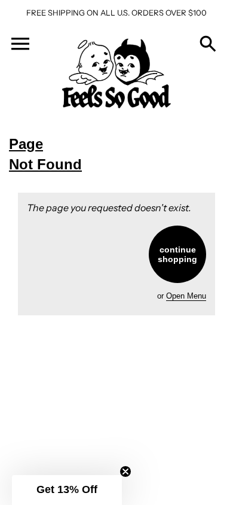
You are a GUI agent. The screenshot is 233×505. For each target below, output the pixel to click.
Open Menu (186, 295)
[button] (67, 490)
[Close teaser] (125, 471)
